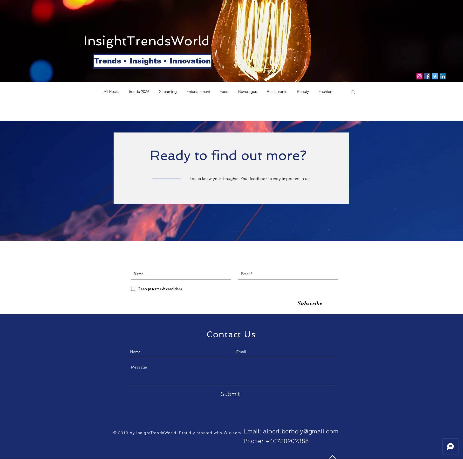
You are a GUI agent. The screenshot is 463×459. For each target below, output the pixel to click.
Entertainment (198, 91)
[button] (110, 61)
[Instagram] (419, 76)
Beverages (247, 91)
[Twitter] (435, 76)
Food (224, 91)
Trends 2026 (139, 91)
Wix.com (232, 432)
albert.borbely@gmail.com (300, 431)
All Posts (111, 91)
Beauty (303, 91)
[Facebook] (427, 76)
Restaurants (277, 91)
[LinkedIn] (443, 76)
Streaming (168, 91)
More (323, 91)
